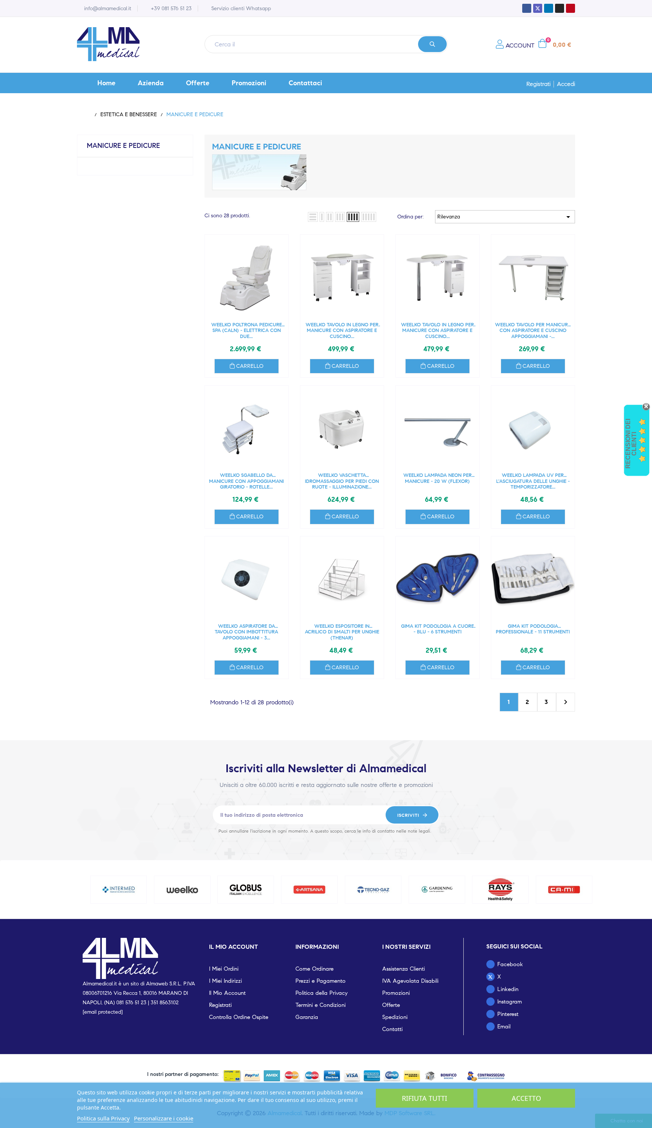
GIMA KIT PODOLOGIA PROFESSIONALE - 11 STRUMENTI (533, 629)
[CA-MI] (564, 890)
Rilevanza (505, 216)
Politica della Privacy (321, 993)
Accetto (526, 1098)
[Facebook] (526, 8)
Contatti (392, 1029)
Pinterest (507, 1014)
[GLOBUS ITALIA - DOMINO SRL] (246, 890)
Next (565, 702)
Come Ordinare (314, 968)
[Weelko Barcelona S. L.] (182, 890)
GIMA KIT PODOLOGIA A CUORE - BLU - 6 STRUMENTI (437, 629)
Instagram (509, 1001)
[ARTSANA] (309, 890)
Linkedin (507, 989)
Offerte (391, 1005)
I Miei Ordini (223, 968)
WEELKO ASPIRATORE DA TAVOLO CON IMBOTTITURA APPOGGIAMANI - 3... (246, 632)
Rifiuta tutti (424, 1098)
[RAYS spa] (501, 890)
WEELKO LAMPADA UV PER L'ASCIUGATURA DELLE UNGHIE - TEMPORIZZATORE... (533, 481)
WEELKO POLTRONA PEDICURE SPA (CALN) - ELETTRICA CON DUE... (246, 330)
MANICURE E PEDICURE (123, 145)
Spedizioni (395, 1017)
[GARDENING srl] (437, 890)
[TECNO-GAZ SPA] (373, 890)
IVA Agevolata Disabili (410, 980)
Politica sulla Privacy (103, 1118)
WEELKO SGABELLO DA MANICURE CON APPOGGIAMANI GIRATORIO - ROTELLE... (246, 481)
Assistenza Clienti (403, 968)
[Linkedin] (548, 8)
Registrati (538, 84)
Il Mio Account (227, 993)
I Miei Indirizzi (225, 980)
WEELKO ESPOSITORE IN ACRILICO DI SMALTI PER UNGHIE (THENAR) (342, 632)
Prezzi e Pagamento (320, 980)
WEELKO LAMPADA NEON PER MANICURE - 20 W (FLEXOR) (437, 478)
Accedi (566, 84)
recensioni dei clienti (631, 444)
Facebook (510, 964)
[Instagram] (559, 8)
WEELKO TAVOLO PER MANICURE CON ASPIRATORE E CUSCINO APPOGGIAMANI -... (532, 330)
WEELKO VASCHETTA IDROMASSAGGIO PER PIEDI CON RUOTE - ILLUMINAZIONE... (342, 481)
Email (504, 1026)
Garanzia (306, 1017)
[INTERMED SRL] (118, 890)
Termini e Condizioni (320, 1005)
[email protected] (103, 1012)
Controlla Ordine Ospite (238, 1017)
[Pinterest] (570, 8)
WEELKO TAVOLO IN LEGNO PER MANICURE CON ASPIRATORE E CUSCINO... (342, 330)
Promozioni (396, 993)
